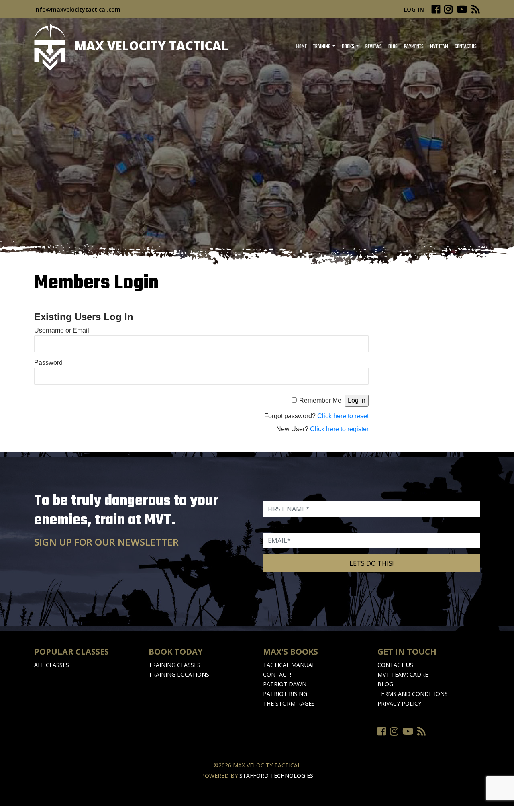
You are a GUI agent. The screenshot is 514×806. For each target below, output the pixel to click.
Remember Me (320, 400)
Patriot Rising (285, 694)
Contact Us (466, 46)
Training (321, 46)
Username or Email (61, 330)
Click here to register (339, 429)
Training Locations (179, 674)
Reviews (373, 46)
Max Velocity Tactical (149, 45)
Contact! (277, 674)
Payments (414, 46)
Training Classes (174, 665)
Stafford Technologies (276, 775)
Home (301, 46)
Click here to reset (343, 416)
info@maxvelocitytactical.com (77, 9)
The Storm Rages (289, 703)
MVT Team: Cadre (402, 674)
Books (348, 46)
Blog (393, 46)
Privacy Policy (399, 703)
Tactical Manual (289, 665)
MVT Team (439, 46)
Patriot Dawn (284, 684)
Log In (414, 9)
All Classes (51, 665)
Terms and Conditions (412, 694)
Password (48, 362)
